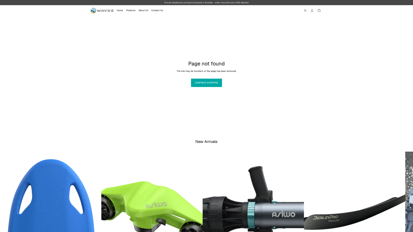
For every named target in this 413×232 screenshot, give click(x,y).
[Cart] (319, 10)
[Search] (305, 10)
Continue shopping (206, 82)
